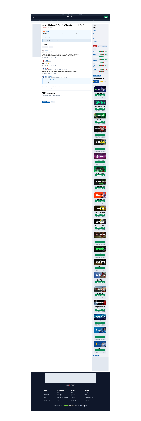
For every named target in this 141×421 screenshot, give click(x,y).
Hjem (34, 22)
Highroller (94, 69)
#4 (42, 73)
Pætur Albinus (94, 72)
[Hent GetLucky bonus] (100, 275)
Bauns (94, 51)
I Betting (50, 52)
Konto (106, 17)
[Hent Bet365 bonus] (100, 142)
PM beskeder (95, 41)
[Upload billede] (54, 102)
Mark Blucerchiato (95, 60)
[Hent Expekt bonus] (100, 262)
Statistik (87, 20)
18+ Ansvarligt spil (74, 409)
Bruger (99, 46)
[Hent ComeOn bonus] (100, 249)
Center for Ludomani (47, 400)
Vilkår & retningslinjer (89, 397)
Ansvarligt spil (73, 400)
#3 (42, 65)
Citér (56, 37)
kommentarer (44, 27)
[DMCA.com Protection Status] (69, 406)
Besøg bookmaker (100, 95)
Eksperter (45, 397)
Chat (93, 38)
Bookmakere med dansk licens (62, 397)
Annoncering (87, 395)
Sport (39, 20)
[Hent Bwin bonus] (100, 221)
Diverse (94, 33)
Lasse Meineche (94, 66)
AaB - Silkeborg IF (56, 40)
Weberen (94, 54)
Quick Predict (104, 46)
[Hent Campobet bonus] (100, 115)
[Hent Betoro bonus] (100, 129)
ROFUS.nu (69, 14)
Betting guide (92, 20)
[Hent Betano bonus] (100, 195)
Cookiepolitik (87, 400)
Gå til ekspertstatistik (96, 75)
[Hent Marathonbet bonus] (100, 317)
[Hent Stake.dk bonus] (100, 169)
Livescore (72, 20)
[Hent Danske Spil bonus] (100, 344)
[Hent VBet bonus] (100, 156)
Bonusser (59, 20)
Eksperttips (44, 20)
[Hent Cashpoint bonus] (100, 208)
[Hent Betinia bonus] (100, 102)
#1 (43, 37)
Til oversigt (46, 46)
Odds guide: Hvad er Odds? (76, 399)
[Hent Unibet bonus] (100, 182)
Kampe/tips (40, 22)
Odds (48, 20)
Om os (86, 394)
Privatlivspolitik (87, 399)
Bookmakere (53, 20)
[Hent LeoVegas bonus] (100, 289)
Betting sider (59, 392)
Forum (67, 20)
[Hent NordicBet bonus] (100, 330)
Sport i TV (77, 20)
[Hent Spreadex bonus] (100, 302)
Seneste (51, 46)
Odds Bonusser (60, 394)
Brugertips (94, 30)
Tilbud (58, 400)
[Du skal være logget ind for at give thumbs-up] (52, 37)
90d (94, 49)
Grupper (94, 40)
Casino (98, 20)
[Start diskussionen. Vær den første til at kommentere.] (66, 97)
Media (101, 20)
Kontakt (86, 392)
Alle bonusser (96, 355)
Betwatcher (82, 20)
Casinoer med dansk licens (62, 399)
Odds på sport (46, 394)
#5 (42, 88)
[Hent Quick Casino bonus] (100, 89)
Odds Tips (45, 392)
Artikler (63, 20)
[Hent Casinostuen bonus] (100, 235)
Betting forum (73, 392)
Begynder (94, 35)
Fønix (94, 63)
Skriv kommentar (46, 101)
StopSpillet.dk (80, 14)
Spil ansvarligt (61, 14)
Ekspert (94, 46)
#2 (42, 57)
